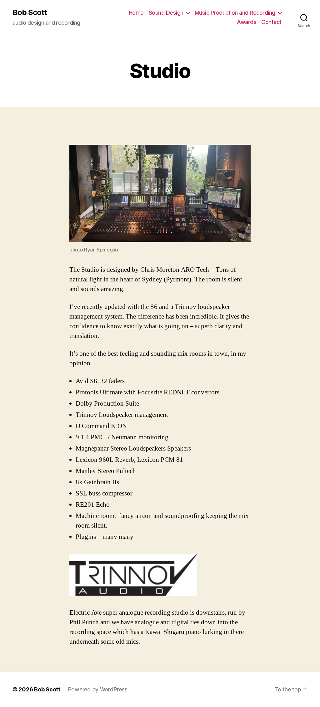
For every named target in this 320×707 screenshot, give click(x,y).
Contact (271, 22)
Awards (246, 22)
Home (136, 12)
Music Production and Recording (235, 12)
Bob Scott (29, 12)
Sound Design (166, 12)
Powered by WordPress (98, 689)
